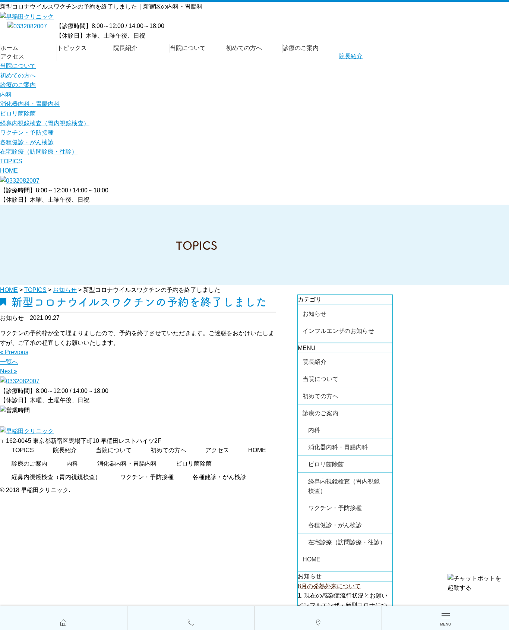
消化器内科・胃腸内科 (30, 104)
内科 (6, 94)
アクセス (12, 56)
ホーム (9, 48)
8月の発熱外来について (329, 586)
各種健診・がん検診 (27, 142)
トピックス (72, 48)
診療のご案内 (301, 48)
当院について (188, 48)
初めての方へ (244, 48)
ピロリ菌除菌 (18, 113)
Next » (8, 371)
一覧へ (9, 362)
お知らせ (314, 314)
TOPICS (11, 161)
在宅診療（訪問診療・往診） (39, 151)
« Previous (14, 352)
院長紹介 (125, 48)
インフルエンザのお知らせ (338, 331)
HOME (9, 170)
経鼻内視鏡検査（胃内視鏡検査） (44, 123)
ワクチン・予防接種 (27, 132)
